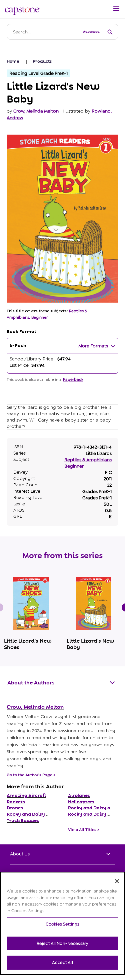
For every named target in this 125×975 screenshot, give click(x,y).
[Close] (117, 881)
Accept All (62, 962)
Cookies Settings (62, 924)
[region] (62, 923)
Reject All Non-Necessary (62, 943)
